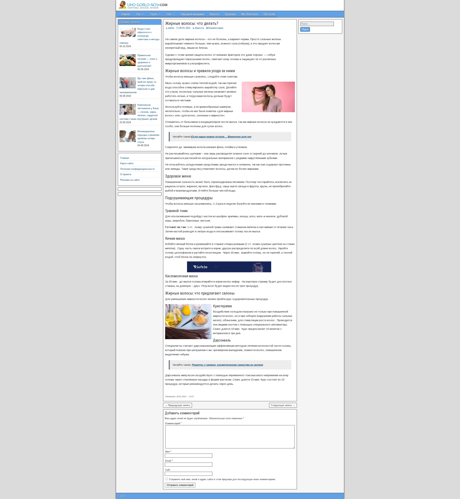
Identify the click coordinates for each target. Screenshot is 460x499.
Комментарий (173, 423)
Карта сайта (126, 163)
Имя (168, 451)
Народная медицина (192, 14)
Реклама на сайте (130, 180)
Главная (125, 14)
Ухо (138, 14)
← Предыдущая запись (177, 405)
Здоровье (230, 14)
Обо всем (269, 14)
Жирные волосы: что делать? (191, 23)
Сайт (167, 469)
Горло (153, 14)
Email (169, 460)
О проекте (125, 174)
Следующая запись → (283, 405)
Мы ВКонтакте (249, 14)
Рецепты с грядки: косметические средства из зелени (227, 364)
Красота (214, 14)
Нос (169, 14)
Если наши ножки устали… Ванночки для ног (221, 136)
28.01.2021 (184, 28)
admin (171, 28)
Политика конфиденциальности (137, 169)
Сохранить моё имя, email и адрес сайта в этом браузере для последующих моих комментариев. (222, 479)
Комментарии (216, 28)
